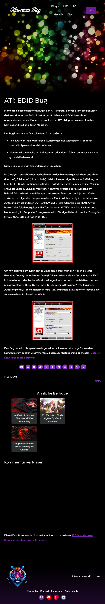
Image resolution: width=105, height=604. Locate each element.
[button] (21, 367)
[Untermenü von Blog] (58, 6)
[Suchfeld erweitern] (91, 10)
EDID (98, 381)
